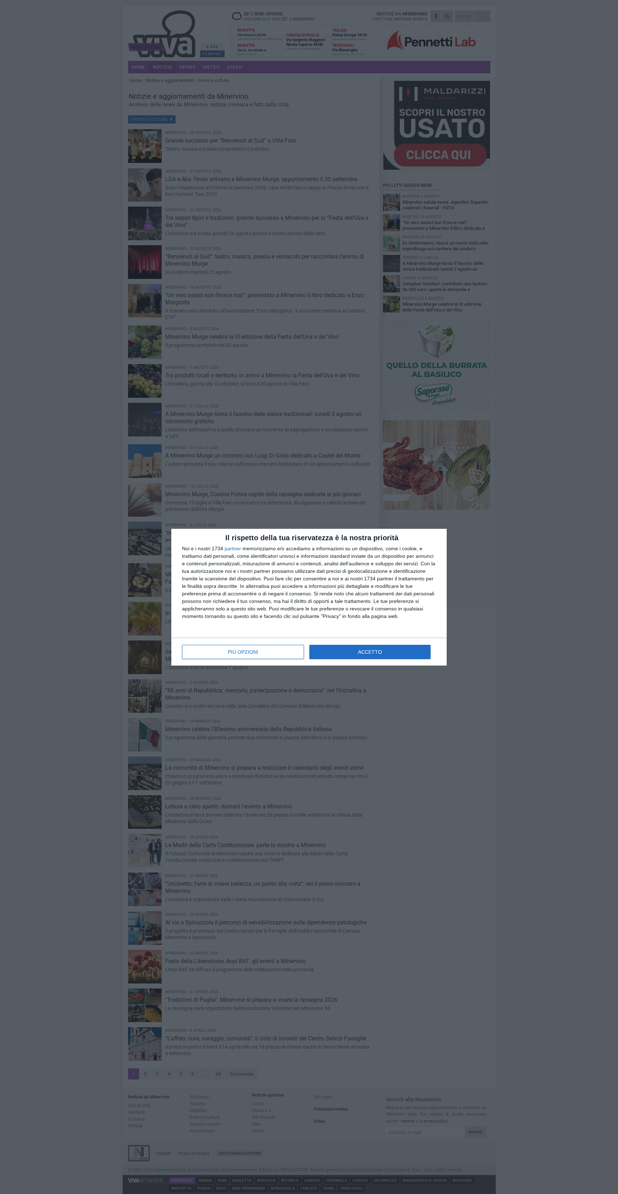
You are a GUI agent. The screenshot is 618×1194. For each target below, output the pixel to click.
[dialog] (309, 597)
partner (233, 548)
